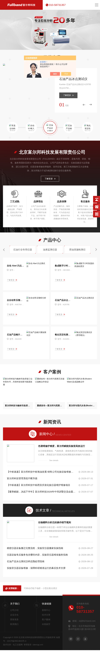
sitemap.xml (38, 645)
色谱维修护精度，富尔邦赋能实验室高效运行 (61, 446)
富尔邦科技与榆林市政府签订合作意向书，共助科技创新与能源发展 (18, 405)
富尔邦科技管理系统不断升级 (22, 478)
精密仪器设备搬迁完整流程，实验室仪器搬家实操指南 (35, 548)
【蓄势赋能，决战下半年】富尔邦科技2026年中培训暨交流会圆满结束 (41, 491)
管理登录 (28, 645)
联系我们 (14, 624)
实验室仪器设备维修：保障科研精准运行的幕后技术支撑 (36, 568)
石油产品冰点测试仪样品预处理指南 (25, 561)
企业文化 (14, 615)
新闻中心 (46, 610)
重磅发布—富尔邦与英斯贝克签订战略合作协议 (50, 405)
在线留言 (46, 624)
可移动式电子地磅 (32, 588)
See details (53, 460)
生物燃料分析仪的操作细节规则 (54, 522)
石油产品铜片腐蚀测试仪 (15, 334)
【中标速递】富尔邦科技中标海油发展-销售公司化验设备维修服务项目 (41, 471)
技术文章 (46, 615)
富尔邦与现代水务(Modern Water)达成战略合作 (82, 405)
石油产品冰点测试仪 (73, 79)
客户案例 (46, 619)
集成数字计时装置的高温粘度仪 (63, 265)
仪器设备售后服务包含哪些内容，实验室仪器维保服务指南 (37, 554)
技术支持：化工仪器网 (13, 645)
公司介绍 (14, 610)
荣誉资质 (14, 619)
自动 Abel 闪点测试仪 (15, 265)
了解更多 (67, 95)
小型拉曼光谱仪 (50, 588)
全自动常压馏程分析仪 (15, 300)
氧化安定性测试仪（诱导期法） (63, 334)
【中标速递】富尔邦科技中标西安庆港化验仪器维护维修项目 (38, 485)
